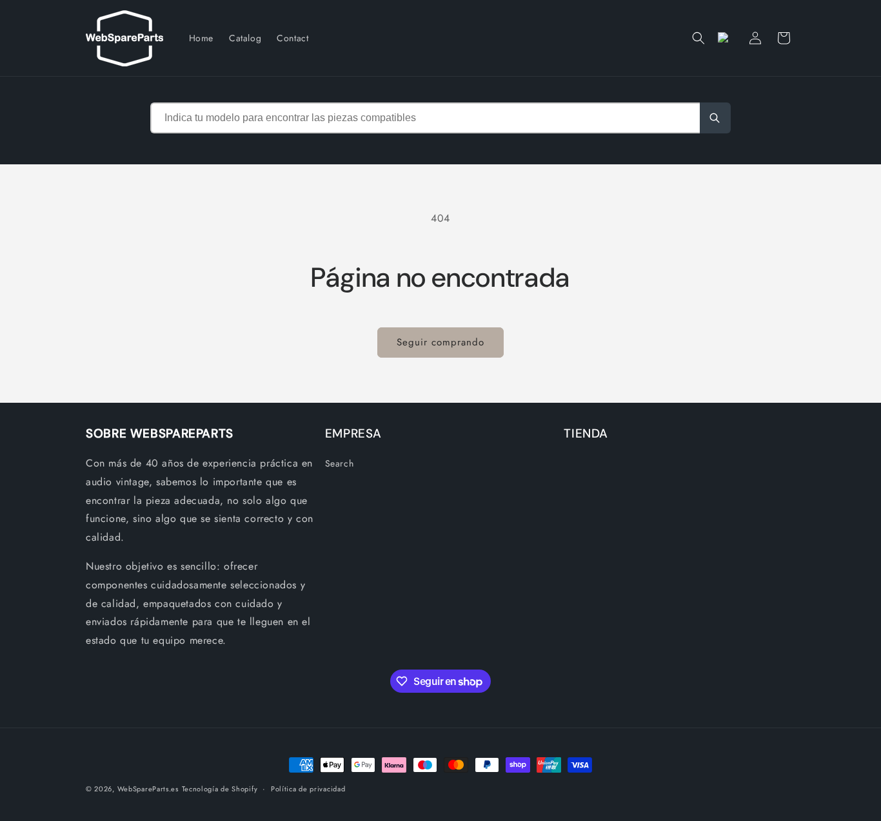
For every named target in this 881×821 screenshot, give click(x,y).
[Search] (715, 117)
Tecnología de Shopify (220, 789)
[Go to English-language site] (727, 38)
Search (339, 463)
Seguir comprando (440, 342)
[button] (698, 38)
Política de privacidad (308, 789)
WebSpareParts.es (148, 789)
